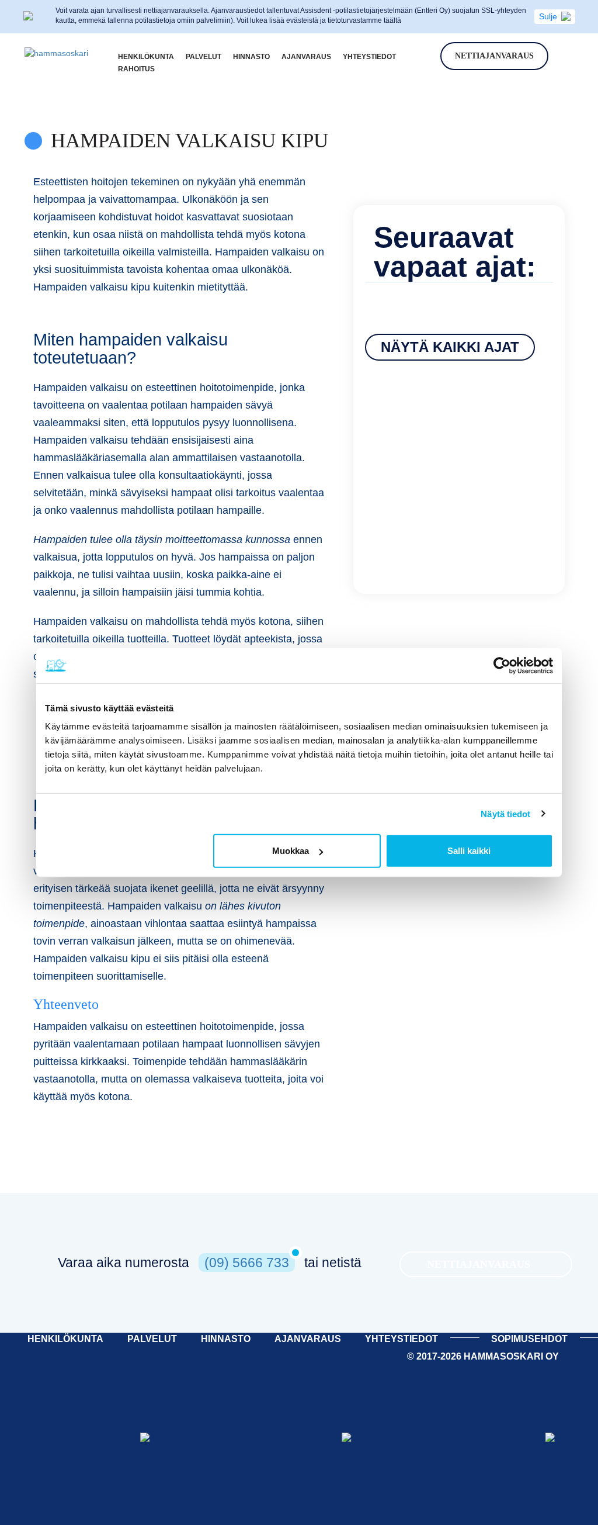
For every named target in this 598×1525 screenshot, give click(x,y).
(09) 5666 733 (246, 1262)
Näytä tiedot (505, 813)
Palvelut (203, 57)
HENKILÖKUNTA (65, 1339)
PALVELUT (152, 1339)
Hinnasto (251, 57)
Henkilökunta (146, 57)
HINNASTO (226, 1339)
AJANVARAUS (307, 1339)
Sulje (548, 16)
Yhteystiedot (369, 57)
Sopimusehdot (529, 1339)
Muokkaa (290, 851)
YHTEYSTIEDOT (401, 1339)
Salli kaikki (469, 851)
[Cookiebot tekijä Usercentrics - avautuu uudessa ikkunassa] (502, 665)
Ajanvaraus (306, 57)
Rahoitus (136, 69)
